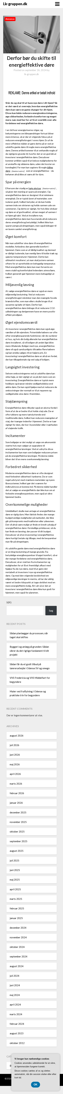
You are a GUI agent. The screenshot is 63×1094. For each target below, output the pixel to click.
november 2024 (18, 937)
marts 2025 (16, 898)
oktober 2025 (17, 831)
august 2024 (16, 966)
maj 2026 (15, 764)
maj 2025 (15, 879)
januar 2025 (16, 918)
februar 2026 (17, 793)
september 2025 (18, 841)
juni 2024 (15, 985)
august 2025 (16, 850)
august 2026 (16, 735)
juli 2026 (14, 745)
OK (35, 1084)
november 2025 (18, 821)
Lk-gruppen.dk (15, 4)
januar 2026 (16, 802)
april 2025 (15, 889)
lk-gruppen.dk (31, 74)
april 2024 (15, 1004)
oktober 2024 (17, 946)
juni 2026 (15, 754)
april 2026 (15, 773)
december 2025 (18, 812)
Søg (8, 602)
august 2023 (16, 1033)
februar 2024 (17, 1023)
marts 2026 (16, 783)
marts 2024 (16, 1014)
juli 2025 (14, 860)
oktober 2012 (17, 1043)
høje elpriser (35, 188)
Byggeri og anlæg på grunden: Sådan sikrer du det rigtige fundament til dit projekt (29, 650)
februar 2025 (17, 908)
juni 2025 (15, 870)
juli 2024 (14, 975)
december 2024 (18, 927)
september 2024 (18, 956)
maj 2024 (15, 995)
